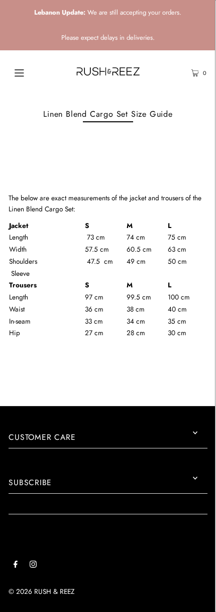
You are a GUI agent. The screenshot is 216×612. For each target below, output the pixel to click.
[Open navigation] (34, 72)
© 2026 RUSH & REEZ (41, 591)
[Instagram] (33, 565)
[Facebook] (16, 565)
